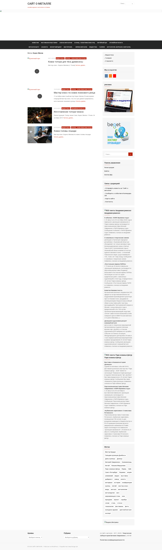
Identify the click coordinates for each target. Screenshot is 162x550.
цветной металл (125, 510)
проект (116, 500)
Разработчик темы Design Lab (69, 546)
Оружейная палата (116, 42)
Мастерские (68, 47)
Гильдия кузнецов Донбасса (115, 455)
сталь (113, 503)
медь (107, 489)
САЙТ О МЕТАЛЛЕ (39, 3)
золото (123, 479)
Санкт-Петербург (111, 472)
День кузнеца (110, 459)
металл (113, 489)
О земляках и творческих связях (116, 238)
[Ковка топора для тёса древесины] (37, 71)
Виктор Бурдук (110, 452)
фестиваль (119, 506)
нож (123, 496)
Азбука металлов (66, 42)
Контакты (109, 202)
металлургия (110, 493)
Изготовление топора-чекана (69, 112)
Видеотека (93, 47)
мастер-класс (123, 486)
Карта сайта (110, 198)
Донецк (119, 459)
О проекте (109, 61)
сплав (107, 503)
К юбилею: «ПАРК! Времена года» (116, 218)
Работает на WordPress (51, 546)
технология (109, 506)
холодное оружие (111, 510)
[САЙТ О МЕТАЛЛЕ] (81, 25)
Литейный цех (102, 42)
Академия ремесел (112, 213)
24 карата (44, 47)
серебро (124, 500)
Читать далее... (80, 65)
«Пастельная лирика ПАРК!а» (115, 264)
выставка (124, 476)
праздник (108, 500)
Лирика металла (81, 47)
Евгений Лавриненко (112, 462)
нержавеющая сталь (112, 496)
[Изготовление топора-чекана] (40, 115)
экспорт (108, 513)
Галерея (102, 47)
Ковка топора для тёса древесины (65, 61)
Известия (35, 42)
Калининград (126, 462)
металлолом (122, 489)
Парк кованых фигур (112, 358)
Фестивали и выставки (49, 42)
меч (117, 493)
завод (116, 479)
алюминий (109, 476)
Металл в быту (34, 47)
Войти (106, 171)
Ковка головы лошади (65, 131)
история (117, 482)
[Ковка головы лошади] (40, 134)
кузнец (107, 486)
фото (127, 506)
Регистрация (109, 167)
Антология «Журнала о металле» (119, 47)
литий (114, 486)
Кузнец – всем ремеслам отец (84, 42)
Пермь (124, 469)
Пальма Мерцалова (118, 465)
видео (117, 476)
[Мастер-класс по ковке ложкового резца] (40, 96)
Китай (107, 465)
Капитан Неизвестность (113, 290)
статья (119, 503)
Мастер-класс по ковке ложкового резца (74, 92)
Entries (108, 175)
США (129, 469)
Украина (122, 472)
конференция (127, 482)
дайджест (109, 479)
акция (129, 472)
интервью (108, 482)
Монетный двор (56, 47)
